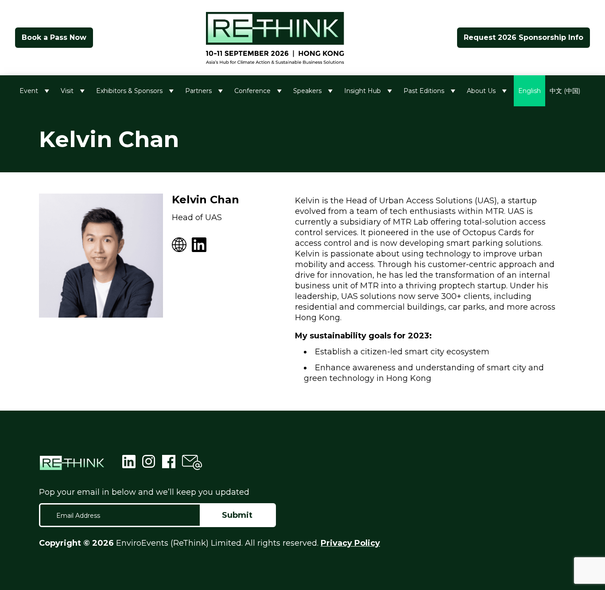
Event (28, 91)
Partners (198, 91)
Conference (252, 91)
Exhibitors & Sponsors (129, 91)
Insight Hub (362, 91)
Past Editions (423, 91)
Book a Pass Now (54, 37)
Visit (67, 91)
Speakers (307, 91)
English (529, 91)
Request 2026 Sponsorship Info (523, 37)
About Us (481, 91)
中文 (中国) (565, 91)
